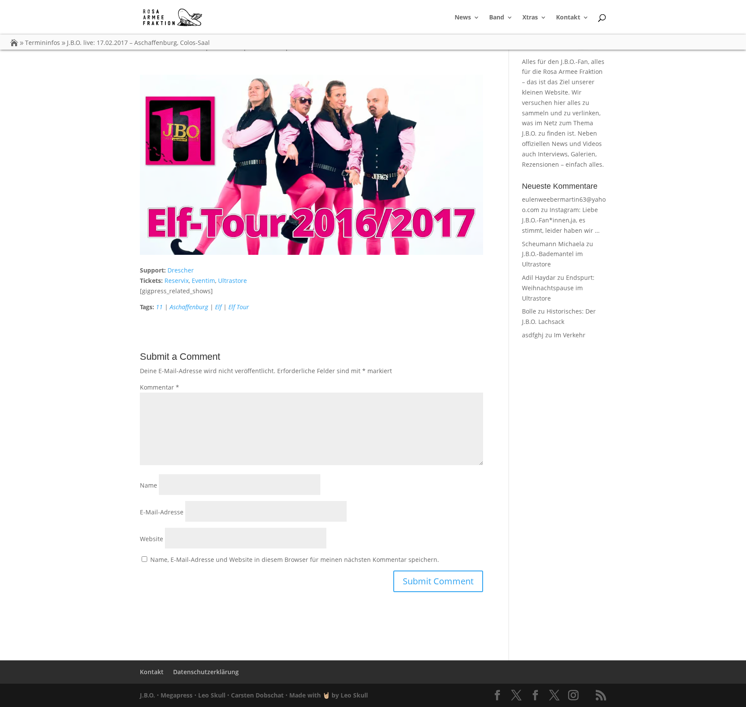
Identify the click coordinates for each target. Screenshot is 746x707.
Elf (218, 307)
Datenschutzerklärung (206, 672)
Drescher (181, 270)
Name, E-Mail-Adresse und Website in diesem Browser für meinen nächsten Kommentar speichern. (294, 559)
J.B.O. (147, 695)
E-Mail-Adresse (161, 512)
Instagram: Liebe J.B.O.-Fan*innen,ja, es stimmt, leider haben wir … (561, 220)
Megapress (177, 695)
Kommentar (159, 387)
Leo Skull (211, 695)
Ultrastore (232, 280)
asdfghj (533, 335)
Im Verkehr (569, 335)
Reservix (176, 280)
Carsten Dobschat (257, 695)
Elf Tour (238, 307)
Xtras (530, 17)
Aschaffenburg (189, 307)
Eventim (203, 280)
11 (159, 307)
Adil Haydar (539, 277)
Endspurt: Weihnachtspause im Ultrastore (558, 287)
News (463, 17)
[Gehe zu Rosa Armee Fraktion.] (14, 42)
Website (151, 539)
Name (148, 485)
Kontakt (568, 17)
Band (496, 17)
